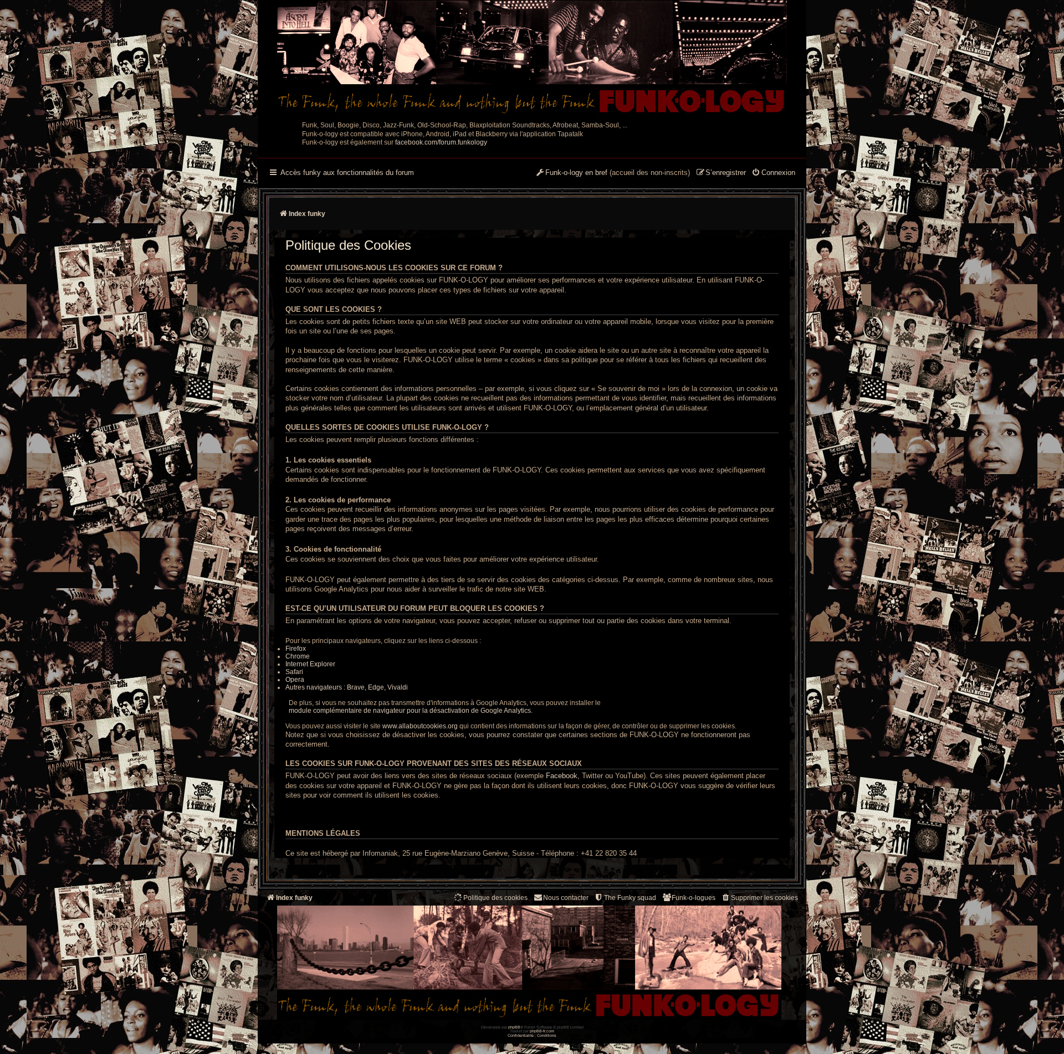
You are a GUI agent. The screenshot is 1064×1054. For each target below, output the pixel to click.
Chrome (297, 656)
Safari (294, 672)
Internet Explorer (310, 664)
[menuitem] (773, 173)
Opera (294, 679)
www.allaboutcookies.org (420, 726)
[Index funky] (532, 58)
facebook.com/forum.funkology (441, 142)
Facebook (561, 776)
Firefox (295, 648)
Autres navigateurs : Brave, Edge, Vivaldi (346, 687)
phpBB (514, 1027)
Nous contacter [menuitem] (566, 898)
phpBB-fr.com (542, 1031)
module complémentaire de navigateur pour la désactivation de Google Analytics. (409, 710)
